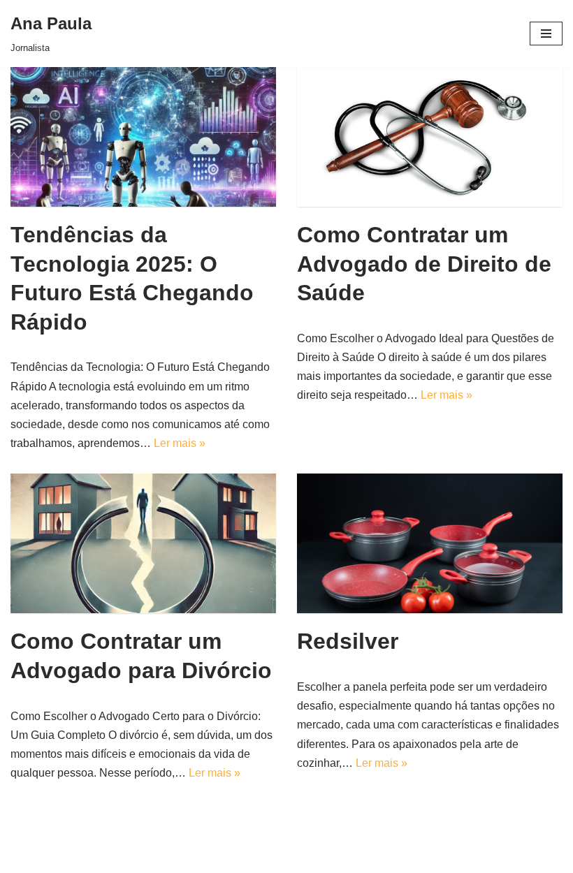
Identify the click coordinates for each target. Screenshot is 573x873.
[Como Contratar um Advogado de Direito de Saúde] (430, 137)
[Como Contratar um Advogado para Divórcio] (143, 543)
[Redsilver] (430, 543)
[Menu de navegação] (546, 33)
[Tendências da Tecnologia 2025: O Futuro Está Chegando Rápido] (143, 137)
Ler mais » (179, 443)
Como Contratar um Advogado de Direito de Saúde (424, 263)
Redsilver (347, 641)
